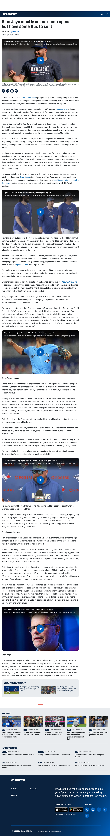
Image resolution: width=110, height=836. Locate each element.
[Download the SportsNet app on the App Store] (61, 809)
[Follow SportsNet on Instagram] (105, 809)
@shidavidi (15, 32)
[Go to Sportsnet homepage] (10, 14)
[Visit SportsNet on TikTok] (87, 816)
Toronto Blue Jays (28, 97)
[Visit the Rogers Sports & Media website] (22, 831)
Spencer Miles (22, 264)
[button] (102, 14)
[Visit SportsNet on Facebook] (99, 809)
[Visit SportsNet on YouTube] (93, 809)
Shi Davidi (5, 32)
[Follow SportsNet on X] (87, 809)
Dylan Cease (25, 177)
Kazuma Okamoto (69, 281)
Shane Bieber (62, 109)
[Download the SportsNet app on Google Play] (76, 809)
